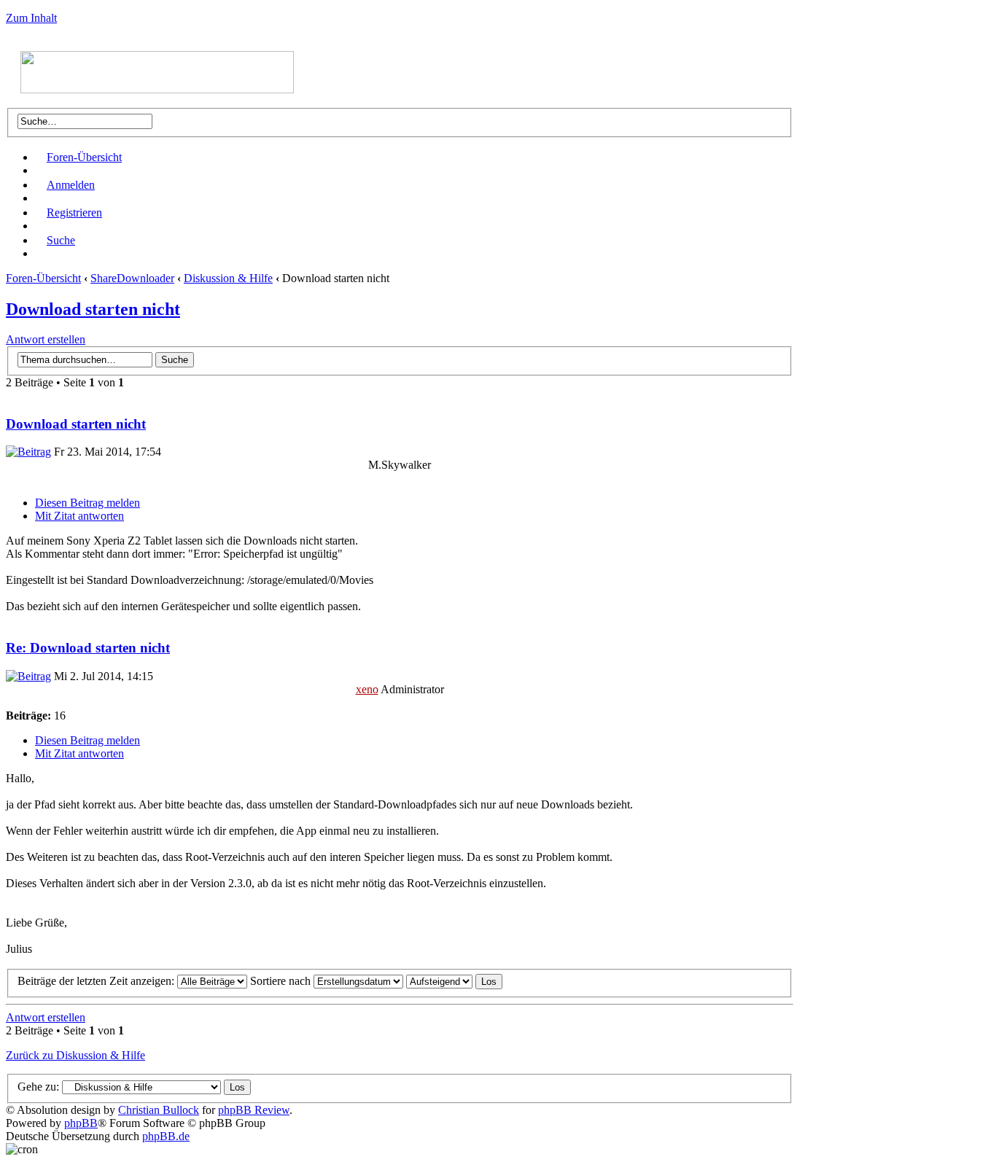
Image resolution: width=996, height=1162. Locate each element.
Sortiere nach (282, 981)
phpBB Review (253, 1110)
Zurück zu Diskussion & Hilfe (75, 1055)
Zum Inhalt (31, 18)
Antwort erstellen (45, 339)
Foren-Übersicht (84, 157)
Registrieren (74, 212)
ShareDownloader (132, 278)
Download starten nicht (93, 309)
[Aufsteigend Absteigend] (454, 981)
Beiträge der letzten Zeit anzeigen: (97, 981)
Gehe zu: (38, 1086)
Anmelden (71, 185)
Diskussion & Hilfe (228, 278)
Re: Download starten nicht (88, 647)
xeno (367, 689)
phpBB (81, 1123)
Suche (61, 240)
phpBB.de (166, 1136)
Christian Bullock (158, 1110)
